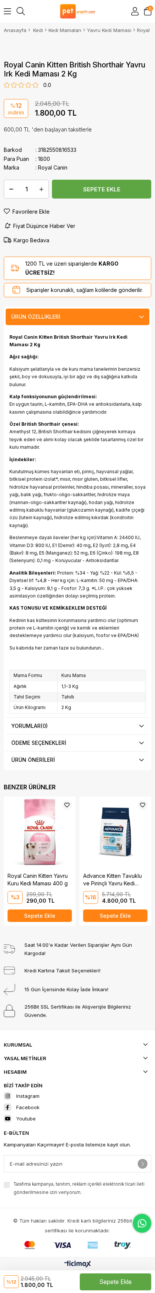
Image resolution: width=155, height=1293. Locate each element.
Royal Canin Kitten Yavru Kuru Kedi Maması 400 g (38, 879)
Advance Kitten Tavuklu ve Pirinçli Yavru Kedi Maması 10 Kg (112, 880)
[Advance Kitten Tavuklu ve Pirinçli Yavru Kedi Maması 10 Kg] (115, 832)
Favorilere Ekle (67, 805)
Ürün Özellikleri (35, 316)
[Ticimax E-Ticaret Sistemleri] (77, 1265)
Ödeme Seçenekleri (38, 743)
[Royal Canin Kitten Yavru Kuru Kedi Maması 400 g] (40, 832)
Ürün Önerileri (33, 760)
